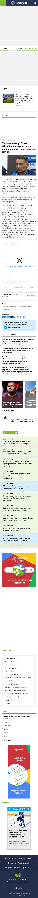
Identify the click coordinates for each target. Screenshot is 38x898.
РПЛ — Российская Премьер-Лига (16, 697)
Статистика (12, 863)
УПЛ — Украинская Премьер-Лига (16, 694)
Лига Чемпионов (11, 668)
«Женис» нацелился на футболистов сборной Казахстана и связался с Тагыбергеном (16, 476)
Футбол (5, 115)
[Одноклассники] (6, 317)
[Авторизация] (36, 2)
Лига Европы (9, 671)
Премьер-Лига (10, 658)
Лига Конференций (11, 674)
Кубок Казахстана (11, 662)
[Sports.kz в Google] (19, 586)
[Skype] (21, 317)
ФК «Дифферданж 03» (26, 306)
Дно (5, 736)
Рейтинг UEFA (9, 703)
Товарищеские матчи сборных (15, 687)
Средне (6, 729)
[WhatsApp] (18, 317)
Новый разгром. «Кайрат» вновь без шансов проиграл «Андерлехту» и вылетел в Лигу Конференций (17, 350)
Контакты (29, 858)
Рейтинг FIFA (9, 700)
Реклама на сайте (24, 863)
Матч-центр (30, 48)
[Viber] (15, 317)
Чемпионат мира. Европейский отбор (18, 678)
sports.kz (31, 296)
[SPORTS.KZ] (19, 772)
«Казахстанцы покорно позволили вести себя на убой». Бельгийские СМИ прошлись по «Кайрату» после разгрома (18, 342)
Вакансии (21, 858)
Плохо (6, 732)
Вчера (5, 48)
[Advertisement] (19, 26)
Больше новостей (19, 545)
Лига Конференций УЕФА (10, 306)
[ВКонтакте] (3, 317)
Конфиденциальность (12, 868)
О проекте (12, 858)
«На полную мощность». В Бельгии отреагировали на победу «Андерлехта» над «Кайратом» (17, 464)
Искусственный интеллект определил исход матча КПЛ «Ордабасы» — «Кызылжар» (17, 498)
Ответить (7, 740)
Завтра (20, 48)
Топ (5, 722)
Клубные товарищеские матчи (15, 690)
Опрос (4, 711)
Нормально (8, 726)
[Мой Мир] (9, 317)
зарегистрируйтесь (26, 421)
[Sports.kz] (19, 3)
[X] (12, 317)
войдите (13, 421)
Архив (24, 868)
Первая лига (9, 665)
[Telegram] (23, 317)
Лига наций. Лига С (11, 684)
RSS (31, 868)
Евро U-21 (8, 681)
